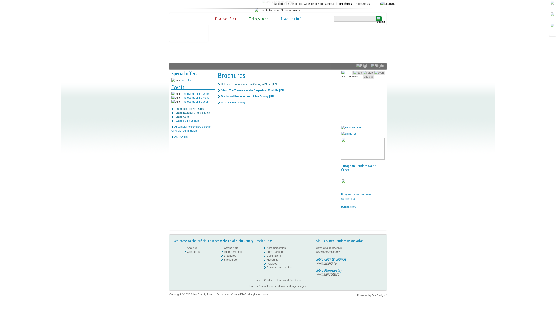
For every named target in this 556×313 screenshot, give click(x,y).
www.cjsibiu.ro (326, 263)
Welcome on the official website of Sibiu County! (303, 3)
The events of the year (195, 101)
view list (186, 80)
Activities (272, 263)
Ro (390, 3)
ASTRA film (181, 136)
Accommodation (276, 248)
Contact (268, 280)
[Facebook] (379, 248)
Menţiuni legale (298, 286)
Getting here (231, 248)
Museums (272, 259)
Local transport (275, 251)
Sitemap (281, 286)
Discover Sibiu (226, 18)
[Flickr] (379, 251)
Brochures (345, 3)
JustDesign (379, 295)
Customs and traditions (280, 267)
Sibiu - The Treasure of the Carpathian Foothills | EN (252, 90)
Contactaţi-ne (267, 286)
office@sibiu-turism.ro (329, 248)
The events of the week (195, 93)
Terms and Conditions (289, 280)
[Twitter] (379, 255)
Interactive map (233, 251)
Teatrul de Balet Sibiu (187, 120)
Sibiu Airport (231, 259)
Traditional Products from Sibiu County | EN (247, 96)
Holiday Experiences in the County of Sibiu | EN (249, 84)
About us (192, 248)
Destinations (274, 255)
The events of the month (196, 97)
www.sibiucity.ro (327, 274)
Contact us (363, 3)
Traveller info (291, 18)
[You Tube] (379, 259)
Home (257, 280)
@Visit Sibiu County (328, 251)
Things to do (259, 18)
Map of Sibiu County (233, 102)
